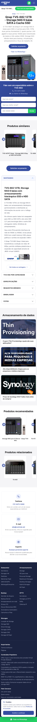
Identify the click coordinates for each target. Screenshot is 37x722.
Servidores (4, 571)
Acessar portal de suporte (18, 550)
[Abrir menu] (34, 3)
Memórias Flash (6, 579)
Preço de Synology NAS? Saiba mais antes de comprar (18, 398)
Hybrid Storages (25, 584)
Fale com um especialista (25, 8)
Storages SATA (6, 629)
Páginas (3, 650)
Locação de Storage (7, 621)
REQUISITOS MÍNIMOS (12, 288)
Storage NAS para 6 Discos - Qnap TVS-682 (15, 439)
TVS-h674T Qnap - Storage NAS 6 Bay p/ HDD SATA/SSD (15, 154)
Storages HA (5, 573)
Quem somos (5, 694)
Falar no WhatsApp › (18, 52)
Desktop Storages (25, 582)
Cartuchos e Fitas (6, 612)
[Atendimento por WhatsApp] (29, 3)
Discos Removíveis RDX (8, 607)
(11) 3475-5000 (18, 504)
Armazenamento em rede (9, 601)
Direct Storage (5, 627)
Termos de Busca (6, 647)
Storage (22, 571)
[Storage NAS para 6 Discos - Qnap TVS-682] (15, 426)
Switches (4, 576)
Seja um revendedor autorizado (11, 697)
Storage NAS (5, 624)
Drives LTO (4, 604)
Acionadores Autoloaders (9, 610)
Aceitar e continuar (18, 713)
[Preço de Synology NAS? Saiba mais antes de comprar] (18, 384)
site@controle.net (18, 527)
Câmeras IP (23, 604)
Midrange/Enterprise (7, 584)
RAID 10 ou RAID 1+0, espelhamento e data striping (17, 677)
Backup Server (5, 599)
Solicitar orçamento (18, 46)
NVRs (21, 601)
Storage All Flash (6, 635)
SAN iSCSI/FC (5, 582)
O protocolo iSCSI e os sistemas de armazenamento (17, 679)
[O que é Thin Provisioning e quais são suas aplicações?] (18, 329)
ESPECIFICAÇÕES (10, 281)
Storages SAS (5, 632)
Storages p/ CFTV (25, 599)
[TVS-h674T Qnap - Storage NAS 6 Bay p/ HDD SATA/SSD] (15, 141)
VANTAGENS (8, 178)
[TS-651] (15, 467)
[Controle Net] (5, 3)
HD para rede (24, 573)
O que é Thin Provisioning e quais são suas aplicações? (18, 342)
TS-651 (15, 479)
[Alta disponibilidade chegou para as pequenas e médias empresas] (18, 356)
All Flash (22, 587)
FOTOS (6, 301)
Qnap (14, 13)
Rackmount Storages (26, 579)
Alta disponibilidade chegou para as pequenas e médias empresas (16, 370)
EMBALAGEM (9, 295)
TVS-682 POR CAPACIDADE (14, 275)
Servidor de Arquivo (7, 596)
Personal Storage (25, 576)
